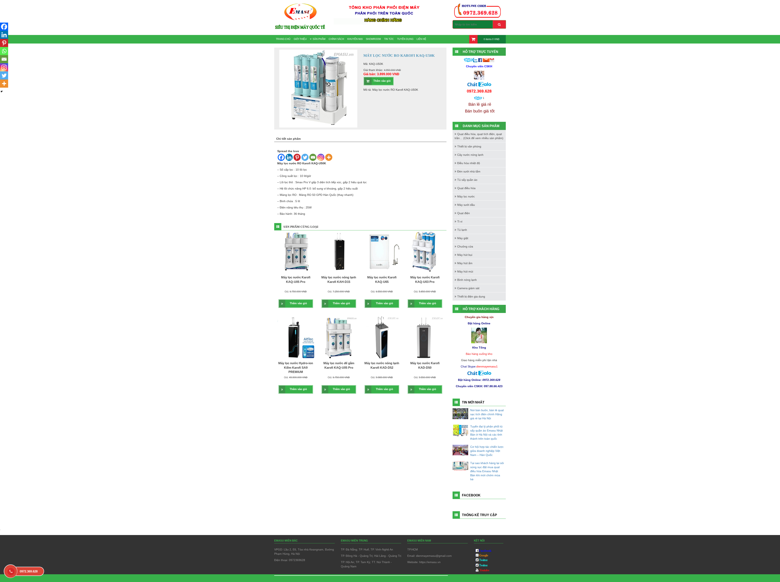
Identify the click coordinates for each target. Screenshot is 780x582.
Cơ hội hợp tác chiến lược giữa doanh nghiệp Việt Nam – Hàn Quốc (487, 451)
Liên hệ (421, 39)
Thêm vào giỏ (382, 80)
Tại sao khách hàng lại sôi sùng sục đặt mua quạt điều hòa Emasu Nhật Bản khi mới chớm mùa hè (487, 471)
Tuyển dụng (405, 39)
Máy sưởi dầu (466, 204)
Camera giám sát (468, 288)
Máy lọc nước (466, 196)
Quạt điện (463, 213)
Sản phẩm (319, 39)
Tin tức (389, 39)
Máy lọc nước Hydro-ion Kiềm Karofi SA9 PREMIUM (295, 367)
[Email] (312, 157)
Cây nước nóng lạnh (470, 154)
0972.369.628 (29, 571)
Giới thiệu (300, 39)
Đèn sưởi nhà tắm (468, 171)
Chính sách (336, 39)
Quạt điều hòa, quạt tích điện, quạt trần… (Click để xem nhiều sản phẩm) (479, 136)
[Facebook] (281, 157)
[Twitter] (305, 157)
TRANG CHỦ (283, 39)
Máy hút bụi (464, 254)
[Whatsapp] (4, 51)
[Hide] (1, 91)
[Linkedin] (289, 157)
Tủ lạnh (462, 229)
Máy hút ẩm (464, 263)
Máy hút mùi (465, 271)
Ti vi (459, 221)
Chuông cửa (465, 246)
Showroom (373, 39)
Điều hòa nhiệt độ (468, 163)
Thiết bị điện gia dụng (471, 296)
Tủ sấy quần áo (467, 179)
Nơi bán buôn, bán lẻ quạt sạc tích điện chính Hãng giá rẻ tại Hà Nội (487, 414)
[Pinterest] (297, 157)
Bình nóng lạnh (467, 279)
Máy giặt (462, 238)
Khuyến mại (355, 39)
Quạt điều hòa (466, 188)
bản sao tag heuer (289, 578)
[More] (328, 157)
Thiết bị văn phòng (469, 146)
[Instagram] (320, 157)
